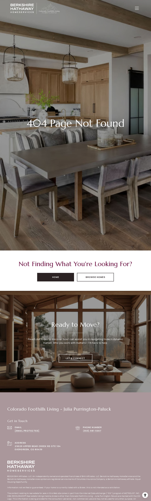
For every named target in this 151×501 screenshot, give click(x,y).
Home (55, 277)
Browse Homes (95, 277)
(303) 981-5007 (92, 430)
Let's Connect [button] (75, 358)
